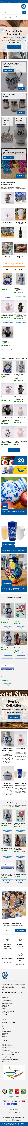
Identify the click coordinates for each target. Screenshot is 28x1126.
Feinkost (4, 1008)
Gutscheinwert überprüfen (8, 1022)
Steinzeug (4, 1006)
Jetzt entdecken (14, 47)
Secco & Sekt (20, 240)
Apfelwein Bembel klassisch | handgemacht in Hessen (19, 288)
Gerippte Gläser (7, 222)
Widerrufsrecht (5, 1030)
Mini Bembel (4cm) (6, 287)
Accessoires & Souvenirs (8, 1011)
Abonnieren (20, 930)
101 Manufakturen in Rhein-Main (19, 620)
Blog (3, 1025)
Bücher (7, 256)
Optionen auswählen (20, 296)
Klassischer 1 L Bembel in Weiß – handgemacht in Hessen (20, 419)
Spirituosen (4, 1014)
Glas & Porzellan (6, 1005)
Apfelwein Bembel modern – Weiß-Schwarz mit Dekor (6, 441)
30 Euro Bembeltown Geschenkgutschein (6, 677)
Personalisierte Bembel (7, 1003)
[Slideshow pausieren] (19, 56)
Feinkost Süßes (7, 240)
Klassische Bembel (7, 206)
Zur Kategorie (14, 449)
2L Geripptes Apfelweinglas (18, 648)
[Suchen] (24, 12)
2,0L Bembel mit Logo (7, 647)
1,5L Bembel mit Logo (6, 620)
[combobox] (14, 12)
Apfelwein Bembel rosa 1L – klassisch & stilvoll (7, 315)
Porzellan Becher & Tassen (20, 223)
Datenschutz (5, 1033)
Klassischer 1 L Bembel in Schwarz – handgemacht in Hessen (7, 341)
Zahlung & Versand (6, 1031)
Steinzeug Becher (20, 206)
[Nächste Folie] (15, 56)
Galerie (3, 1023)
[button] (2, 6)
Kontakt (3, 1034)
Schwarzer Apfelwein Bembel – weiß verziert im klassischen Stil (20, 315)
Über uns (4, 1027)
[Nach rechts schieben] (27, 1)
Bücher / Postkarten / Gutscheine (10, 1013)
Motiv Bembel (5, 1002)
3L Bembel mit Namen (20, 874)
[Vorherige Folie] (9, 56)
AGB (3, 1028)
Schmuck (4, 1009)
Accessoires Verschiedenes (20, 257)
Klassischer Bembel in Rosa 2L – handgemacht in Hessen (20, 441)
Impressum (4, 1036)
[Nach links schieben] (1, 1)
